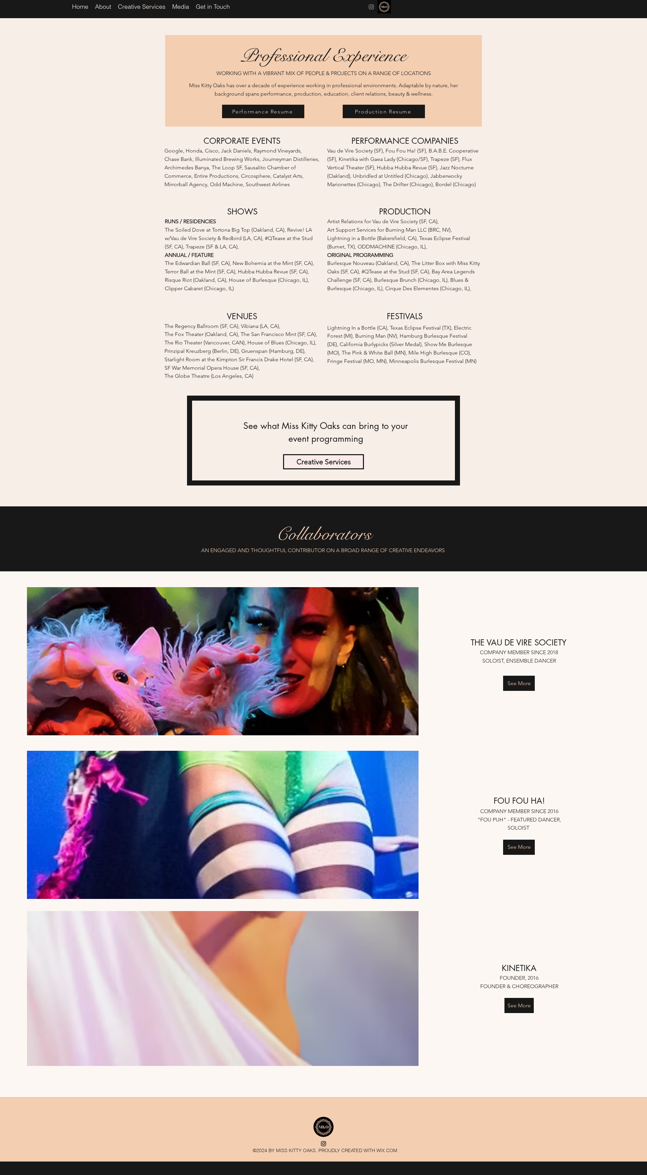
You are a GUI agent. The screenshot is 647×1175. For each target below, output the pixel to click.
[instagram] (371, 6)
